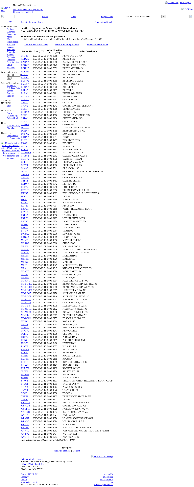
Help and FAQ (13, 125)
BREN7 (24, 90)
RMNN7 (25, 359)
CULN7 (25, 121)
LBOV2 (25, 209)
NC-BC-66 (26, 299)
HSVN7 (25, 190)
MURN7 (25, 277)
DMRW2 (25, 134)
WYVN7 (25, 437)
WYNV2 (25, 430)
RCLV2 (24, 352)
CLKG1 (25, 109)
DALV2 (25, 127)
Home (45, 16)
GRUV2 (25, 174)
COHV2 (25, 112)
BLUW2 (25, 81)
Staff (9, 106)
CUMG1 (25, 124)
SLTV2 (24, 371)
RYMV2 (25, 368)
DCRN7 (25, 131)
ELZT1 (24, 140)
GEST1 (24, 165)
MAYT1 (25, 240)
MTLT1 (24, 274)
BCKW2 (25, 71)
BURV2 (25, 93)
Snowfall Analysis (11, 50)
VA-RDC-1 (26, 412)
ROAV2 (25, 365)
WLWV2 (25, 424)
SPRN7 (24, 377)
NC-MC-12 (26, 309)
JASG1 (24, 196)
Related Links (13, 118)
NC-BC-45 (26, 293)
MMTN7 (25, 249)
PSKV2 (24, 346)
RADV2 (25, 349)
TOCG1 (25, 393)
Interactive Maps (11, 35)
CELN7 (24, 102)
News (73, 16)
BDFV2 (24, 74)
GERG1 (25, 162)
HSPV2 (24, 187)
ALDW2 (25, 59)
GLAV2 (24, 168)
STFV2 (24, 387)
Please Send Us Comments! (13, 136)
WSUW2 (25, 427)
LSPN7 (24, 231)
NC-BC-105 (26, 284)
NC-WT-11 (26, 318)
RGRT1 (24, 355)
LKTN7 (24, 221)
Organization (107, 16)
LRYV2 (24, 227)
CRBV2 (25, 118)
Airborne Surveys (11, 45)
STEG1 (24, 384)
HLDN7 (25, 184)
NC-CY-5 (25, 305)
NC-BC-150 (26, 290)
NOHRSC (11, 85)
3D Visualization (12, 40)
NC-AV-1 (25, 281)
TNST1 (24, 390)
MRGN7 (25, 256)
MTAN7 (25, 271)
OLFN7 (24, 334)
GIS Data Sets (13, 88)
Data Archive (13, 62)
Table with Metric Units (97, 44)
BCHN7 (25, 68)
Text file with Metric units (36, 44)
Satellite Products (11, 55)
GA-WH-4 (26, 152)
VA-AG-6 (25, 402)
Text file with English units (67, 44)
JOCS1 (24, 202)
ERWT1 (25, 143)
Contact (76, 451)
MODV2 (25, 252)
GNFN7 (25, 171)
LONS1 (24, 224)
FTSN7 (24, 149)
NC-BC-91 (26, 302)
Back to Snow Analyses (31, 22)
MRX (23, 268)
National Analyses (11, 30)
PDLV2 (24, 337)
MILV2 (24, 246)
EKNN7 (25, 137)
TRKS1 (24, 396)
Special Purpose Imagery (10, 93)
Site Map (11, 128)
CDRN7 (25, 99)
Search (129, 16)
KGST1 (24, 206)
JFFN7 (24, 199)
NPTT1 (24, 324)
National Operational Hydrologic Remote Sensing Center (28, 10)
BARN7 (25, 62)
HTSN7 (24, 193)
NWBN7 (25, 327)
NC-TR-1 (25, 315)
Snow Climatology (12, 114)
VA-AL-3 (25, 405)
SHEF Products (11, 66)
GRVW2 (25, 177)
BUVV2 (25, 96)
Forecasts (11, 60)
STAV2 (24, 380)
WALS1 (24, 415)
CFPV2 (24, 106)
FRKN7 (24, 146)
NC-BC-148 (26, 287)
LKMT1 (25, 218)
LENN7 (24, 212)
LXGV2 (25, 237)
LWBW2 (25, 234)
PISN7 (24, 340)
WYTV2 (25, 434)
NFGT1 (24, 56)
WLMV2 (25, 421)
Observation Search (103, 22)
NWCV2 (25, 330)
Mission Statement (62, 451)
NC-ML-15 (26, 312)
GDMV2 (25, 159)
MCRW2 (25, 243)
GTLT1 (24, 181)
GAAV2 (25, 156)
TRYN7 (24, 399)
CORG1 (25, 115)
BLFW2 (25, 77)
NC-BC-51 (26, 296)
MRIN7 (24, 262)
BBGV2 (25, 65)
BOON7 (25, 87)
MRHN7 (25, 259)
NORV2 (25, 321)
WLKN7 (25, 418)
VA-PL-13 (26, 409)
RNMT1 (25, 362)
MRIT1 (24, 265)
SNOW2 (25, 374)
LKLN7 (24, 215)
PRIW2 (24, 343)
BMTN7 (25, 84)
